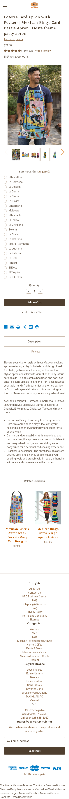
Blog (34, 608)
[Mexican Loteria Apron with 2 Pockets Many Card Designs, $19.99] (17, 507)
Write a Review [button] (43, 50)
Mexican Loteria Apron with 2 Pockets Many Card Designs (17, 535)
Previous (6, 151)
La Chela (14, 234)
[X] (24, 326)
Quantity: (34, 285)
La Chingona (16, 224)
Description (34, 341)
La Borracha (16, 182)
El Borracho (15, 205)
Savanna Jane (34, 688)
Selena (13, 229)
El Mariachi (15, 215)
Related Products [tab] (34, 481)
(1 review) (27, 50)
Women (34, 629)
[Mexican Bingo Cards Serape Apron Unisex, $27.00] (48, 507)
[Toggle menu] (5, 5)
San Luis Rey (34, 685)
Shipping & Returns (35, 604)
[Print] (18, 326)
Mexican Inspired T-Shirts (34, 656)
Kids (34, 636)
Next (62, 151)
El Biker (13, 262)
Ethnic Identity (34, 673)
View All (34, 700)
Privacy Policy (35, 611)
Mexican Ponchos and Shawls (34, 640)
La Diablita (15, 186)
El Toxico (14, 220)
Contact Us (34, 592)
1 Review (34, 351)
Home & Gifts (34, 644)
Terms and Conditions (34, 615)
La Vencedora (34, 681)
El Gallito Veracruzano (34, 692)
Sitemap (35, 619)
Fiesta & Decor (34, 648)
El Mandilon (15, 177)
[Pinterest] (37, 326)
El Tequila (14, 272)
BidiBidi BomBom (19, 243)
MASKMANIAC (34, 696)
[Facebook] (6, 326)
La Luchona (15, 248)
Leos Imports (34, 669)
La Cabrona (15, 239)
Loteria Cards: (34, 171)
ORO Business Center (34, 596)
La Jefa (13, 258)
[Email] (12, 326)
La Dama (14, 191)
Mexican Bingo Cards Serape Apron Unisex (48, 533)
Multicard (14, 210)
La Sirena (14, 196)
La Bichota (15, 253)
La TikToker (15, 277)
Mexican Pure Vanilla (34, 652)
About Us (34, 588)
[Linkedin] (31, 326)
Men (34, 633)
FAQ (34, 600)
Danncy (34, 677)
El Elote (13, 267)
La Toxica (14, 201)
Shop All (34, 660)
